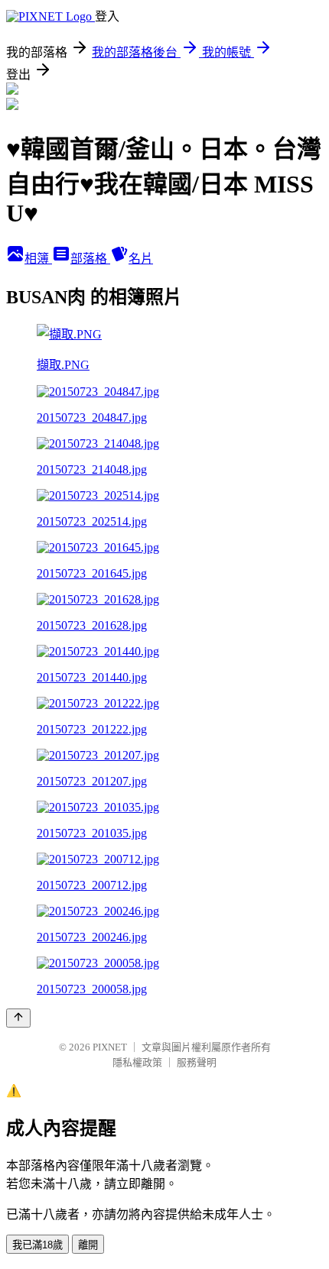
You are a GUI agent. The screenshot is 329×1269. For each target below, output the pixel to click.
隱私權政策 (137, 1062)
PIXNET (110, 1047)
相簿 (38, 258)
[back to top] (18, 1018)
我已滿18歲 (37, 1245)
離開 (88, 1245)
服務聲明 (197, 1062)
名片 (141, 258)
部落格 (90, 258)
